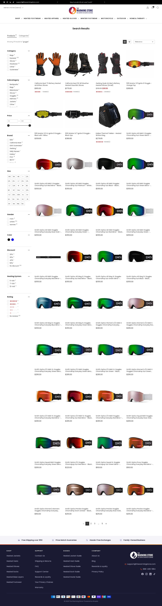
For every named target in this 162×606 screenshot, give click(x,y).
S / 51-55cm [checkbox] (9, 195)
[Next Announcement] (104, 2)
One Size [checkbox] (18, 190)
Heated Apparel (51, 18)
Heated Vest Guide (71, 561)
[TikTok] (154, 574)
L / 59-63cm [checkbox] (9, 186)
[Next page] (106, 523)
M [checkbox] (18, 185)
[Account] (148, 7)
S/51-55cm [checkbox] (14, 195)
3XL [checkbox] (14, 176)
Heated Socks (12, 571)
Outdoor (121, 18)
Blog (93, 561)
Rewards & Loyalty (43, 577)
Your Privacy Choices (44, 582)
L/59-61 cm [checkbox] (27, 177)
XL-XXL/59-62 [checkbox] (27, 195)
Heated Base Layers (15, 577)
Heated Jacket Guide (72, 555)
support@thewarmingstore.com (27, 2)
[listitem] (81, 2)
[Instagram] (146, 574)
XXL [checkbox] (14, 204)
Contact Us (40, 555)
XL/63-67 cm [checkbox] (14, 199)
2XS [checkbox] (9, 176)
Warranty (39, 587)
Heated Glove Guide (72, 566)
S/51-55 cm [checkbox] (27, 190)
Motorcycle (107, 18)
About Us (96, 555)
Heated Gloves (70, 18)
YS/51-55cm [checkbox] (23, 204)
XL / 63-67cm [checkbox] (23, 199)
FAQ (37, 566)
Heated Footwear (32, 18)
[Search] (157, 7)
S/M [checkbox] (18, 195)
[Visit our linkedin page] (10, 2)
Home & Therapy (137, 18)
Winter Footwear (89, 18)
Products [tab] (12, 35)
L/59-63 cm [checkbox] (23, 181)
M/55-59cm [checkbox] (9, 190)
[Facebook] (142, 574)
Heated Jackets (13, 555)
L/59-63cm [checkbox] (27, 181)
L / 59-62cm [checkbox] (18, 181)
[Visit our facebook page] (4, 2)
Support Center (42, 571)
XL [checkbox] (23, 195)
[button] (125, 42)
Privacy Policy (98, 571)
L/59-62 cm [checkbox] (9, 181)
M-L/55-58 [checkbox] (23, 186)
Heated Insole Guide (72, 577)
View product (48, 78)
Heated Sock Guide (71, 571)
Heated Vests (12, 561)
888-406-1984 (149, 569)
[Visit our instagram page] (7, 2)
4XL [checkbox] (18, 176)
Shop (17, 18)
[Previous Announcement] (57, 2)
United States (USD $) (12, 7)
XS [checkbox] (27, 199)
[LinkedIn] (150, 574)
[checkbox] (9, 239)
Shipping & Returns (43, 561)
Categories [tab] (24, 35)
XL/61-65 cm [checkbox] (9, 199)
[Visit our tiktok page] (13, 2)
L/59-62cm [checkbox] (14, 181)
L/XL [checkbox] (14, 185)
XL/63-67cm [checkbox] (18, 199)
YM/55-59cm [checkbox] (18, 204)
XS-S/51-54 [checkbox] (9, 204)
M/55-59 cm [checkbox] (27, 186)
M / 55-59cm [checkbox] (14, 190)
